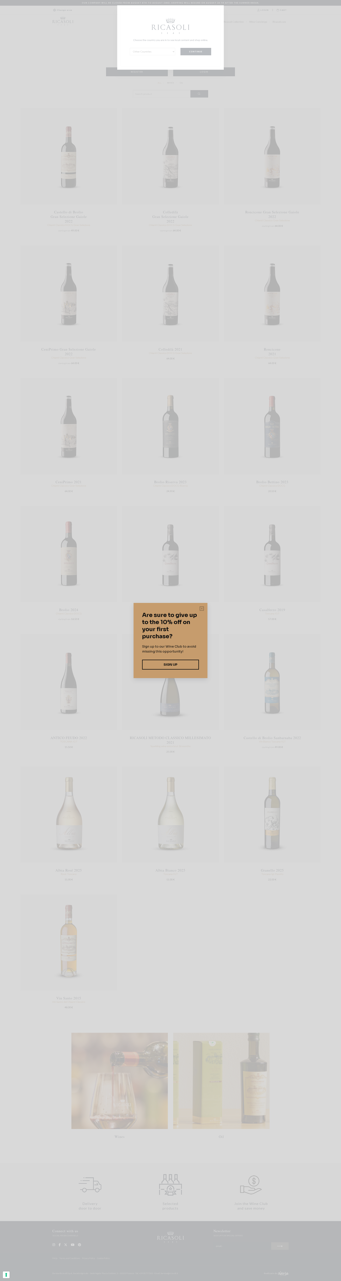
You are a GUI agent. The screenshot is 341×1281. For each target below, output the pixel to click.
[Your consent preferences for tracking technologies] (6, 1274)
